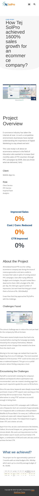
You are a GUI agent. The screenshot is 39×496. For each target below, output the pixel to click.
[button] (29, 4)
